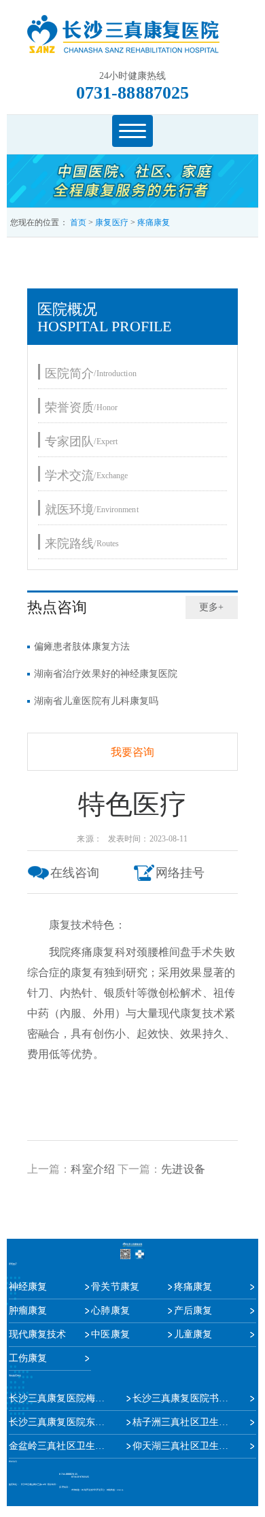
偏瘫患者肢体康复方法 (82, 646)
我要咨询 (132, 752)
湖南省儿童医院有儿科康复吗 (96, 701)
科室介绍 (92, 1169)
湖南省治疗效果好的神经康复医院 (106, 674)
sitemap (120, 1490)
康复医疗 (111, 222)
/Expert (81, 441)
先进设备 (183, 1169)
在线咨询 (74, 873)
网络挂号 (180, 873)
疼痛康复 (153, 222)
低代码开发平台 (97, 1490)
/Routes (82, 543)
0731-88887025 (132, 93)
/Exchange (86, 475)
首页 (78, 222)
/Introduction (91, 373)
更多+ (211, 607)
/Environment (92, 509)
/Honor (81, 407)
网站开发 (86, 1490)
